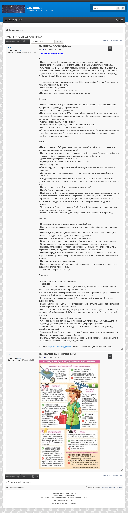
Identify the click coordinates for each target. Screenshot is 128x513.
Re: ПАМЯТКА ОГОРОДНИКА (57, 354)
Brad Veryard (71, 493)
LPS (9, 47)
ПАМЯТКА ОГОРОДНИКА (23, 37)
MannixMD (71, 495)
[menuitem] (18, 20)
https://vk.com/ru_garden (59, 346)
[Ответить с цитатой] (110, 48)
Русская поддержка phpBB (64, 500)
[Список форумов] (13, 9)
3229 (19, 50)
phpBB (58, 497)
